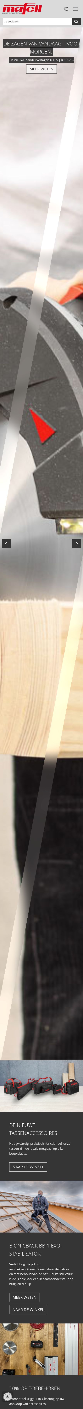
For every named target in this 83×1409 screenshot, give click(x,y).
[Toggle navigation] (75, 8)
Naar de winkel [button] (28, 1166)
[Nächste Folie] (76, 543)
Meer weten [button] (24, 1297)
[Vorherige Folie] (6, 543)
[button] (66, 9)
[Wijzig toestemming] (7, 1396)
